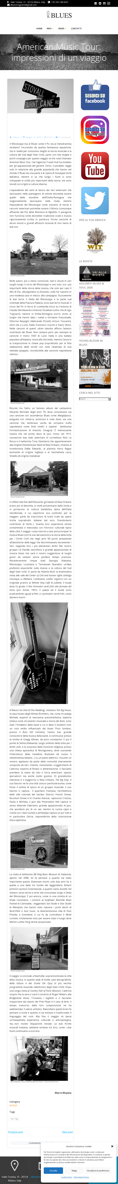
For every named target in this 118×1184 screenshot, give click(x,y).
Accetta (53, 1170)
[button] (112, 1146)
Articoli (13, 1105)
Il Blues (16, 137)
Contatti (76, 28)
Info (49, 28)
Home (39, 28)
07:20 (49, 137)
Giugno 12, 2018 (33, 137)
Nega (74, 1170)
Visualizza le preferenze (98, 1170)
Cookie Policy (66, 1177)
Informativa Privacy (81, 1177)
